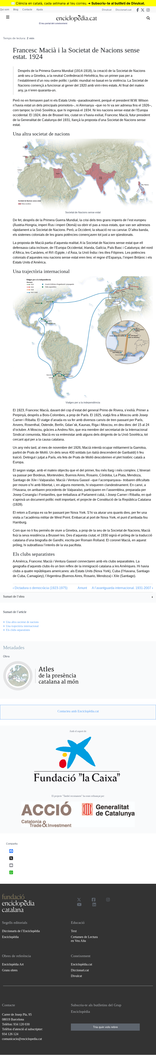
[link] (78, 597)
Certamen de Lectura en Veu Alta (84, 938)
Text (74, 931)
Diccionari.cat (123, 9)
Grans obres (9, 970)
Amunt (82, 588)
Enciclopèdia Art (13, 964)
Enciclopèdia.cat (81, 964)
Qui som (4, 9)
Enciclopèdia (10, 937)
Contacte (27, 9)
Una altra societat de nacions (22, 622)
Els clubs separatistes (18, 629)
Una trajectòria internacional (22, 626)
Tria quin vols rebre (105, 1027)
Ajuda (39, 9)
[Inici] (76, 18)
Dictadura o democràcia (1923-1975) (40, 588)
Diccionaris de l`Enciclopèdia (21, 931)
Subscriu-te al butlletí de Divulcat (117, 3)
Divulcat (107, 9)
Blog (15, 9)
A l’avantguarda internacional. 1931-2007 (122, 588)
